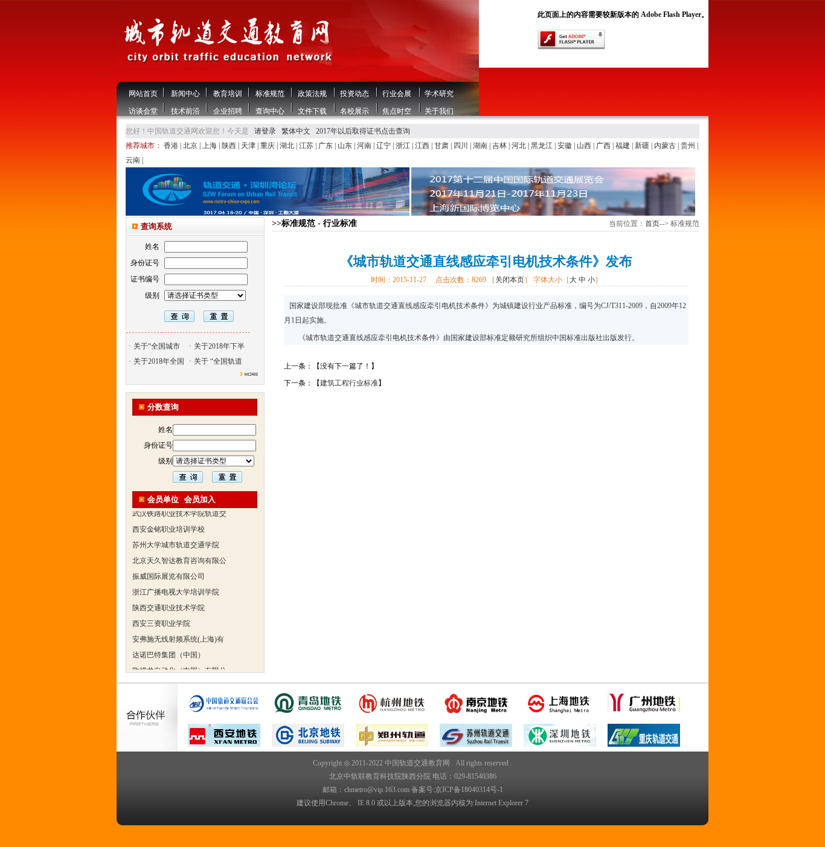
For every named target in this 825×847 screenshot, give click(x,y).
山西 (585, 145)
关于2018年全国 (158, 361)
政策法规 (312, 93)
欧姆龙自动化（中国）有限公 (179, 662)
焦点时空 (396, 111)
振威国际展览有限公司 (168, 568)
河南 (365, 145)
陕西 (230, 145)
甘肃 (442, 145)
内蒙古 (666, 145)
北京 (191, 145)
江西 (423, 145)
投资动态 (354, 93)
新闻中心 (185, 93)
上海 (210, 145)
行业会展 (396, 93)
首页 (652, 223)
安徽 (565, 145)
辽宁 (384, 145)
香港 (172, 145)
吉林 (500, 145)
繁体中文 (295, 131)
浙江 (404, 145)
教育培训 (227, 93)
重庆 (268, 145)
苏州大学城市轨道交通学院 (175, 536)
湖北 (288, 145)
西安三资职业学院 (161, 615)
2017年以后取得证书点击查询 (363, 131)
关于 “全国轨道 (218, 361)
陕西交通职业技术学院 (168, 599)
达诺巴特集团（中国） (168, 646)
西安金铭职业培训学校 (168, 521)
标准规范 (269, 93)
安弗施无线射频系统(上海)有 (178, 630)
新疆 (643, 145)
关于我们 (439, 111)
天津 (249, 145)
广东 (326, 145)
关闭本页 (509, 279)
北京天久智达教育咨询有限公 (179, 552)
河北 (520, 145)
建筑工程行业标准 (349, 383)
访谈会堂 (143, 111)
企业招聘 (227, 111)
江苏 (307, 145)
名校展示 (354, 111)
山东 (346, 145)
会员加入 (200, 499)
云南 (134, 160)
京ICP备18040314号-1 (469, 789)
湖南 (481, 145)
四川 (462, 145)
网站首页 (143, 93)
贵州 (689, 145)
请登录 (265, 131)
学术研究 (439, 93)
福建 (623, 145)
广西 (604, 145)
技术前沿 (185, 111)
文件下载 (312, 111)
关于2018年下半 (219, 346)
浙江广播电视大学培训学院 (175, 583)
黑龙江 (542, 145)
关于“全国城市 (156, 346)
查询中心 (269, 111)
